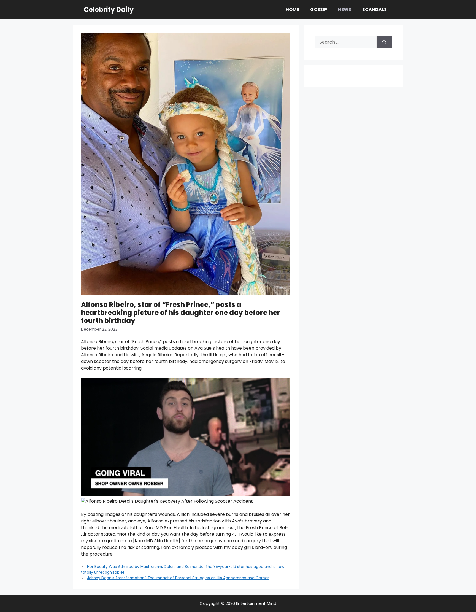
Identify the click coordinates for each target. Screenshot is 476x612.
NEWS (344, 9)
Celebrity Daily (109, 9)
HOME (292, 9)
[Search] (384, 42)
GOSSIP (318, 9)
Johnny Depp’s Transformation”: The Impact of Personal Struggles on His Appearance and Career (178, 578)
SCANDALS (374, 9)
